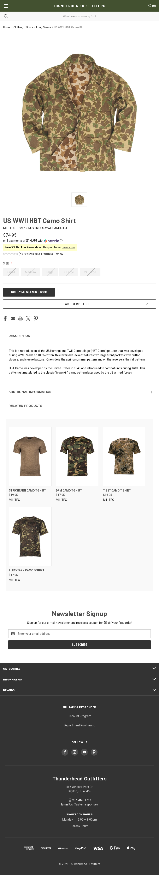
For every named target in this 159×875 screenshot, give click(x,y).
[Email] (13, 318)
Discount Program (79, 716)
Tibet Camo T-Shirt (117, 490)
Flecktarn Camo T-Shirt (26, 570)
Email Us (67, 804)
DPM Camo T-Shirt (69, 490)
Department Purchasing (79, 725)
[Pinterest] (36, 318)
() (154, 5)
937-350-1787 (81, 800)
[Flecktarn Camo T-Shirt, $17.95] (30, 536)
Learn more (68, 247)
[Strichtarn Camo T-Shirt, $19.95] (30, 456)
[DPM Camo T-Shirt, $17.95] (77, 456)
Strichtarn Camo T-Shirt (27, 490)
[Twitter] (28, 318)
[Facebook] (5, 318)
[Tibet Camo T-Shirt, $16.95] (124, 456)
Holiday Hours (79, 826)
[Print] (20, 318)
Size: (6, 263)
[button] (79, 241)
